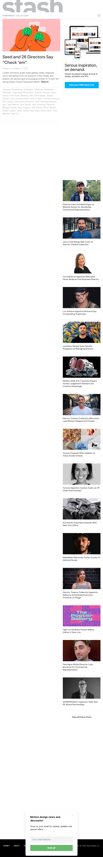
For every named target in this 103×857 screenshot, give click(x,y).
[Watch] (45, 82)
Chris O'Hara (36, 98)
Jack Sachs (25, 104)
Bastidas (25, 95)
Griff (37, 101)
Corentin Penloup (51, 98)
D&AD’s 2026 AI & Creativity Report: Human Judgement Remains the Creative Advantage (80, 384)
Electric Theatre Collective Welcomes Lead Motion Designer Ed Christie (81, 419)
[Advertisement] (31, 141)
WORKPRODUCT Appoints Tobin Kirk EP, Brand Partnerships (80, 703)
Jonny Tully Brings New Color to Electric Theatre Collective (78, 243)
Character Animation (44, 89)
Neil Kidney (37, 107)
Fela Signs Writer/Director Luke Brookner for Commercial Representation (78, 667)
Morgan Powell (9, 107)
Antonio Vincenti (42, 92)
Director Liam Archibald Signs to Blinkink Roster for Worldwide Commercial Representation (78, 207)
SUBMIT (6, 846)
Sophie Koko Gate (31, 110)
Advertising (17, 89)
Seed (19, 110)
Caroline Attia (22, 98)
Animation (28, 89)
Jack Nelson (13, 104)
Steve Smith (46, 110)
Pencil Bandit (49, 107)
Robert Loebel (9, 110)
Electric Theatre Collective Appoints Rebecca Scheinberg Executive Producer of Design (80, 595)
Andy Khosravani (26, 92)
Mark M (50, 104)
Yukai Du (14, 113)
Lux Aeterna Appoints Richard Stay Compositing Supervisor (80, 312)
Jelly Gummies (39, 104)
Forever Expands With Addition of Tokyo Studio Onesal (79, 454)
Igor (4, 104)
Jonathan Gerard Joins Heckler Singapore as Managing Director (78, 347)
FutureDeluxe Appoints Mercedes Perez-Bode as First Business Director (81, 278)
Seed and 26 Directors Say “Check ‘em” (28, 59)
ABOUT (17, 846)
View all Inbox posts (82, 717)
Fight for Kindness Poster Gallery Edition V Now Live (78, 631)
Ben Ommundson (38, 95)
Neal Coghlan (24, 107)
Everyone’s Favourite (24, 101)
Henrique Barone (48, 101)
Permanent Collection (15, 15)
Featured (7, 92)
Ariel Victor (14, 95)
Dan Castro (8, 101)
